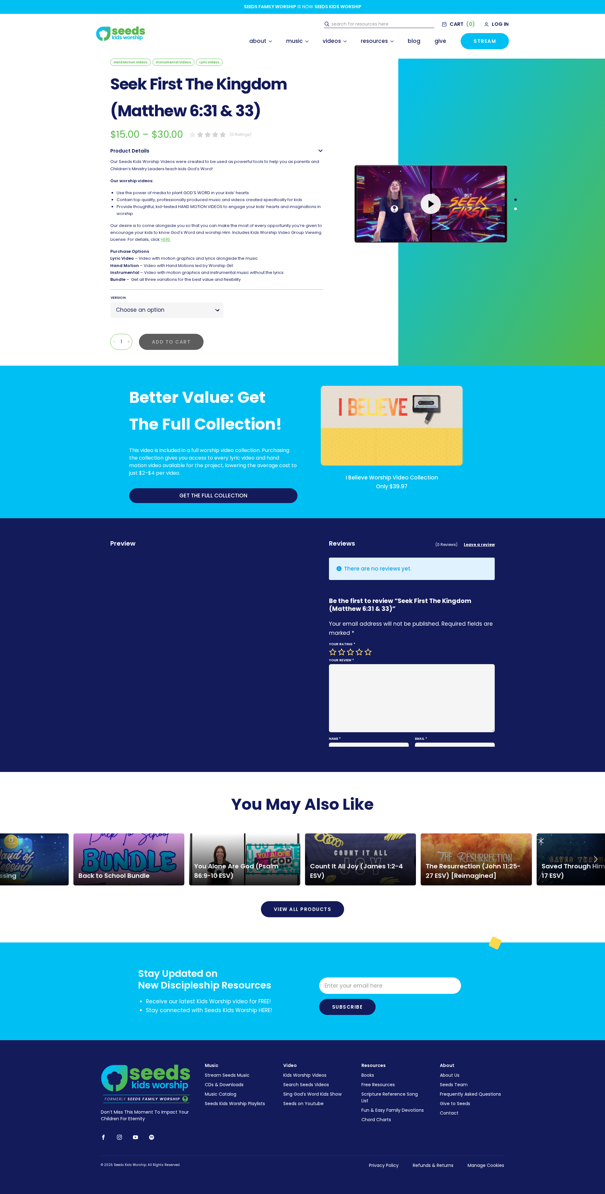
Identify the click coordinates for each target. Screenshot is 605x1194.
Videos (332, 41)
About (257, 41)
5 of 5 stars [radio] (368, 652)
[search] (327, 24)
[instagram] (119, 1137)
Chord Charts (376, 1119)
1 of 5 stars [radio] (333, 652)
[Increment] (128, 341)
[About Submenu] (269, 41)
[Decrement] (114, 341)
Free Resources (378, 1084)
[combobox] (382, 24)
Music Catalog (220, 1094)
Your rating (342, 644)
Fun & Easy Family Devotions (392, 1110)
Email (421, 738)
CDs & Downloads (224, 1084)
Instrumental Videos (173, 62)
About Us (449, 1075)
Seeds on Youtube (303, 1103)
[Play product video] (430, 204)
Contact (449, 1113)
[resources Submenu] (391, 41)
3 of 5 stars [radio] (351, 652)
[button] (9, 859)
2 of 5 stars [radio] (342, 652)
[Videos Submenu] (344, 41)
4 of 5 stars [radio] (359, 652)
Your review (341, 660)
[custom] (151, 1137)
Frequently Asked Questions (470, 1094)
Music (294, 41)
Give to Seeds (455, 1103)
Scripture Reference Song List (389, 1097)
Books (367, 1075)
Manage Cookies (486, 1165)
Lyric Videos (209, 62)
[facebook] (103, 1137)
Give (440, 41)
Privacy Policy (384, 1165)
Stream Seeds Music (227, 1075)
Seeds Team (454, 1084)
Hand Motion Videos (130, 62)
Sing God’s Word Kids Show (312, 1094)
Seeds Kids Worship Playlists (235, 1103)
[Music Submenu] (305, 41)
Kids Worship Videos (304, 1075)
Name (335, 738)
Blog (414, 41)
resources (374, 41)
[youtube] (135, 1137)
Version (118, 297)
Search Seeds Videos (306, 1084)
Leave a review (479, 544)
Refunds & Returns (433, 1165)
